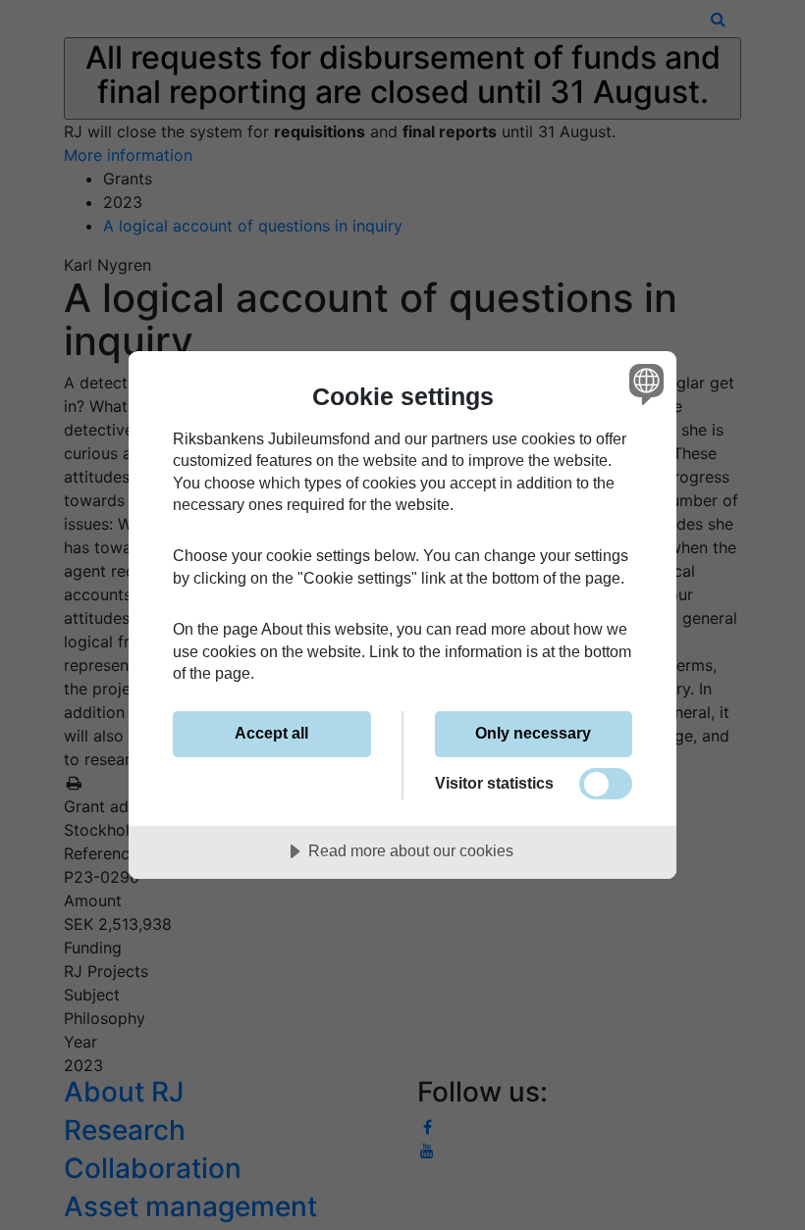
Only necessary (533, 733)
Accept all (271, 733)
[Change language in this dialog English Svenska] (644, 384)
